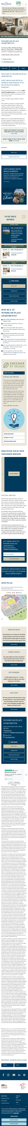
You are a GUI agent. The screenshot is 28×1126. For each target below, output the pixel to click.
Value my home (14, 301)
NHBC (17, 1102)
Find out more (14, 644)
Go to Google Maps (14, 558)
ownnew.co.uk (21, 1021)
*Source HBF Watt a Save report (10, 405)
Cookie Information (5, 1103)
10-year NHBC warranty (15, 352)
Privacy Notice (4, 1100)
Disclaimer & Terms (5, 1098)
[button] (4, 597)
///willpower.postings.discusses (15, 51)
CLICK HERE (14, 133)
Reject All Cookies (14, 1119)
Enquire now (14, 291)
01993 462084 (15, 281)
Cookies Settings (14, 1116)
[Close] (26, 1106)
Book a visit (14, 152)
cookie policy (16, 1113)
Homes (23, 68)
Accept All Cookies (14, 1123)
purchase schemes (8, 329)
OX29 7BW (19, 49)
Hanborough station (12, 511)
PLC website (18, 1100)
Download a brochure (14, 157)
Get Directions (8, 730)
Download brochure (14, 296)
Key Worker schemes (17, 323)
